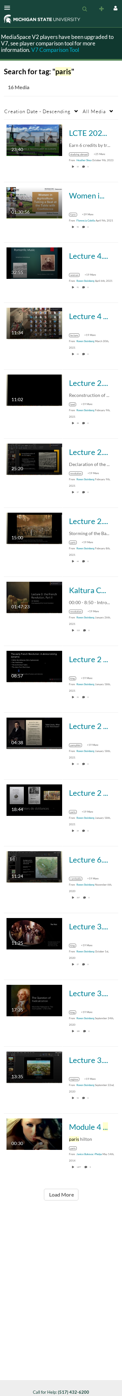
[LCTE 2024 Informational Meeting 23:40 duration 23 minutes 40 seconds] (34, 139)
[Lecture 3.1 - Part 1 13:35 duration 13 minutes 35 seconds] (34, 1066)
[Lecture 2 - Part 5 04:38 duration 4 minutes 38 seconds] (34, 732)
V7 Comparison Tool (55, 49)
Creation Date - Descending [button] (37, 111)
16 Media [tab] (18, 87)
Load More (61, 1194)
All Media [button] (94, 111)
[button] (9, 7)
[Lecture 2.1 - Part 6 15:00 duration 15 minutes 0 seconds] (34, 528)
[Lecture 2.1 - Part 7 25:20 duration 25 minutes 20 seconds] (34, 458)
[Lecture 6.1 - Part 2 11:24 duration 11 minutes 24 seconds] (34, 866)
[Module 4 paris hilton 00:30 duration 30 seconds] (34, 1133)
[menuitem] (84, 9)
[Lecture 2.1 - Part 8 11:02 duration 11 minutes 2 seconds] (34, 389)
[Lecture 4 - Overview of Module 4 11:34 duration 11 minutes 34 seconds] (34, 323)
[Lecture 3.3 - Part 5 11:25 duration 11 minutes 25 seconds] (34, 933)
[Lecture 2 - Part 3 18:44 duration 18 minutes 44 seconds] (34, 799)
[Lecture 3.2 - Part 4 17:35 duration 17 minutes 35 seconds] (34, 1000)
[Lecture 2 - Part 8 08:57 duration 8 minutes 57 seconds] (34, 666)
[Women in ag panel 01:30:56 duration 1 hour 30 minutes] (34, 202)
